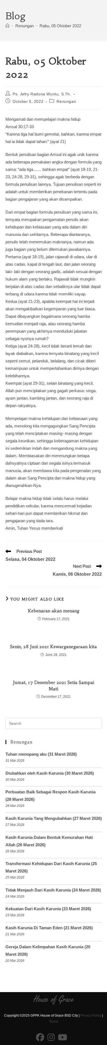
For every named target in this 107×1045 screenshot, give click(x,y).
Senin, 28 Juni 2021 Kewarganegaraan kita (53, 646)
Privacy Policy (90, 1015)
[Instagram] (51, 1037)
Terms (53, 1022)
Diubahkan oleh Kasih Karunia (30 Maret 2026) (49, 773)
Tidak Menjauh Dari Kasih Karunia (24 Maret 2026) (53, 890)
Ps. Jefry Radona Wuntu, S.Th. (42, 94)
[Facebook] (40, 1037)
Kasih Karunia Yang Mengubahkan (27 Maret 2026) (53, 818)
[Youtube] (62, 1037)
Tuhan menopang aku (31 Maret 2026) (41, 754)
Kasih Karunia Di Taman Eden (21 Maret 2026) (49, 927)
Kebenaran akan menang (53, 610)
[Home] (7, 25)
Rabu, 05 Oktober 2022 (60, 25)
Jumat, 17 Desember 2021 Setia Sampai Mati (53, 685)
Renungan (66, 101)
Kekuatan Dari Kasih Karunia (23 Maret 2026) (48, 908)
